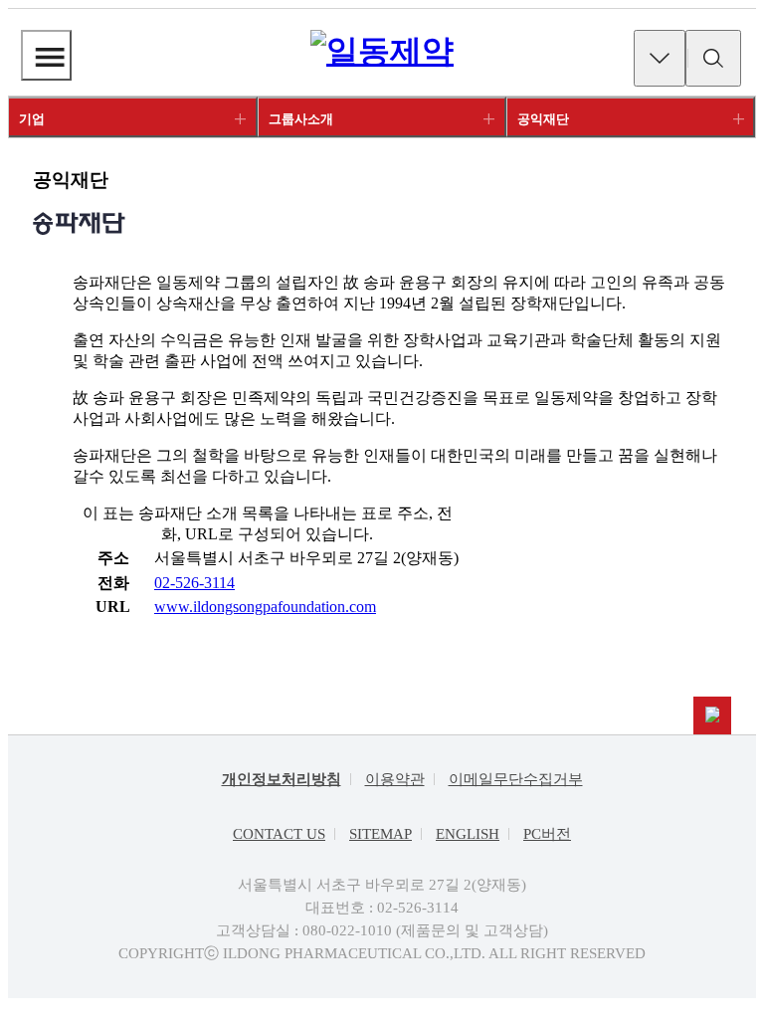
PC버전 (547, 834)
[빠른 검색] (713, 58)
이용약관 (395, 779)
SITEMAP (380, 834)
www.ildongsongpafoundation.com (265, 606)
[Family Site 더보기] (659, 58)
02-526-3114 (194, 582)
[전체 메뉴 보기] (46, 55)
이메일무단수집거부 (516, 779)
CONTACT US (279, 834)
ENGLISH (467, 834)
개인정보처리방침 (281, 779)
